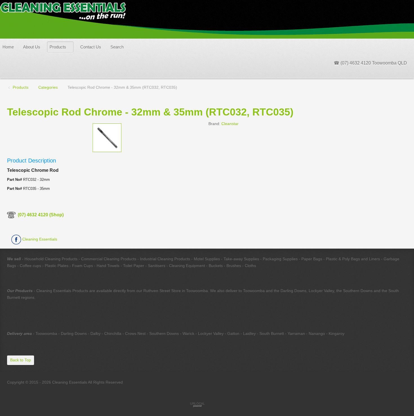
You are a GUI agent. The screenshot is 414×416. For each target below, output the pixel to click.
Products (58, 47)
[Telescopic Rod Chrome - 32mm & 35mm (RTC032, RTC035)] (107, 137)
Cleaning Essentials (39, 239)
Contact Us (90, 47)
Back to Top (20, 360)
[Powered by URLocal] (207, 404)
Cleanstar (230, 123)
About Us (31, 47)
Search (117, 47)
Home (8, 47)
